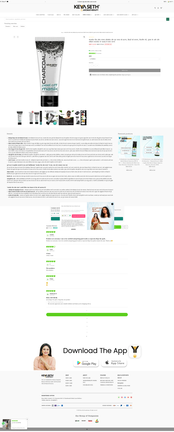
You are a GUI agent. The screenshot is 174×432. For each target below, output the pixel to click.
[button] (63, 215)
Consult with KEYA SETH (78, 216)
